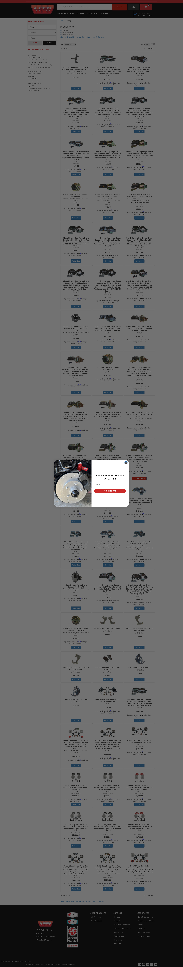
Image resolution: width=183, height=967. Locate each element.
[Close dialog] (126, 463)
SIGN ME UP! (110, 491)
